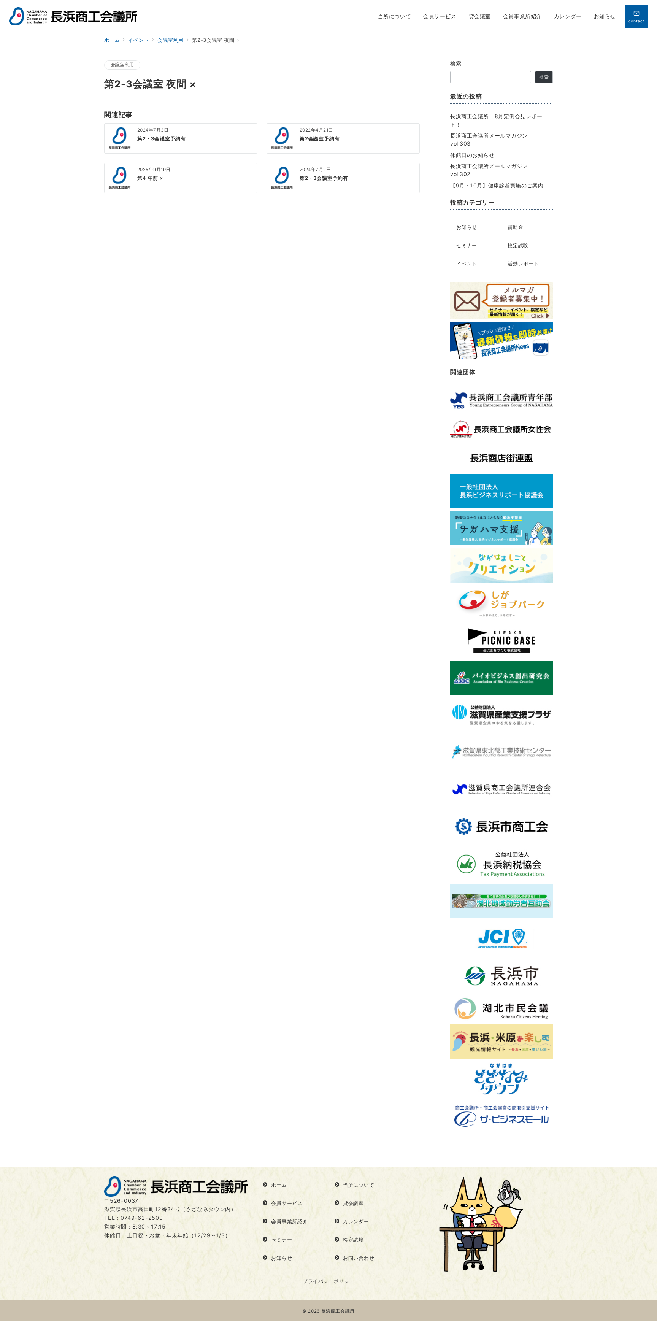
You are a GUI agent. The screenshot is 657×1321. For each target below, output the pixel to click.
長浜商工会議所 (338, 1311)
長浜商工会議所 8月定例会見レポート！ (496, 120)
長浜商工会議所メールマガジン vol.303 (491, 139)
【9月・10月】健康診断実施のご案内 (496, 185)
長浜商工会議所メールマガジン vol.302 (491, 170)
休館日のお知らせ (472, 155)
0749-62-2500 (142, 1218)
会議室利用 (122, 64)
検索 (456, 63)
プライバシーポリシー (328, 1281)
